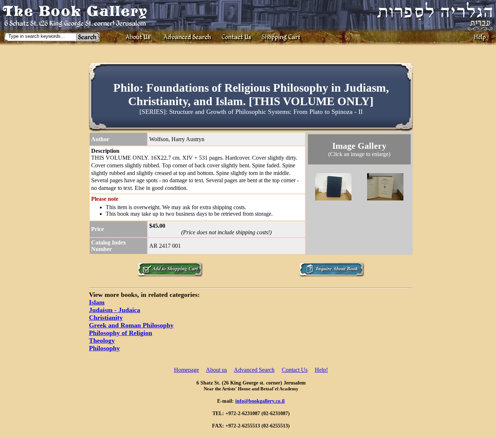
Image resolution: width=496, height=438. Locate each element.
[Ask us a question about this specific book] (332, 275)
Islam (97, 302)
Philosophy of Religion (120, 333)
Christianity (106, 317)
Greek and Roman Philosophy (131, 325)
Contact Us (295, 370)
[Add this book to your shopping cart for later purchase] (170, 275)
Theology (102, 340)
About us (216, 370)
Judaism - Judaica (114, 310)
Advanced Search (254, 370)
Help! (321, 370)
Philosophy (104, 348)
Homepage (186, 370)
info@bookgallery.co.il (260, 401)
